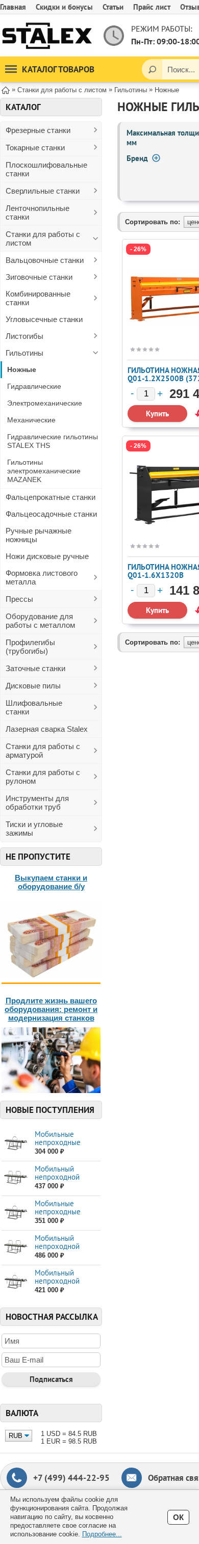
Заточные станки (35, 668)
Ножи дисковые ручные (47, 556)
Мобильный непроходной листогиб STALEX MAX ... (63, 1285)
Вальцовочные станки (45, 260)
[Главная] (6, 89)
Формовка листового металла (42, 577)
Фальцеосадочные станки (51, 514)
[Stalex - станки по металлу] (47, 35)
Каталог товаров (58, 69)
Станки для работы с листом (43, 238)
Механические (31, 420)
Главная (13, 7)
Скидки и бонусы (64, 7)
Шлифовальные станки (34, 707)
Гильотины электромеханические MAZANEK (44, 471)
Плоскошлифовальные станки (46, 169)
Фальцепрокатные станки (50, 497)
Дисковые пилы (33, 685)
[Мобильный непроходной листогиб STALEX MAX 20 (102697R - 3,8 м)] (16, 1282)
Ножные (21, 369)
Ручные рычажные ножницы (38, 535)
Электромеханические (44, 403)
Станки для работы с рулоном (43, 776)
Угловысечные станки (44, 319)
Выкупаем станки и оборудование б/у (51, 882)
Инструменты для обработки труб (37, 802)
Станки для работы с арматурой (43, 750)
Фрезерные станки (38, 130)
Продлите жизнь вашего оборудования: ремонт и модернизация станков (51, 1009)
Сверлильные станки (43, 191)
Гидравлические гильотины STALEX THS (52, 441)
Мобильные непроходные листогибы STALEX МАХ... (66, 1146)
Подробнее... (102, 1534)
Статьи (113, 7)
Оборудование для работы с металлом (40, 620)
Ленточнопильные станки (37, 212)
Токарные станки (35, 147)
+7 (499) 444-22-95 (71, 1477)
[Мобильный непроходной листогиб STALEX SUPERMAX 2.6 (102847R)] (16, 1178)
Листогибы (24, 336)
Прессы (19, 599)
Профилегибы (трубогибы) (30, 646)
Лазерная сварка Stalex (47, 729)
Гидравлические (34, 386)
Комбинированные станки (38, 298)
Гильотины (24, 353)
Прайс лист (151, 7)
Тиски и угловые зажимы (34, 828)
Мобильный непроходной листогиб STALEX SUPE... (63, 1181)
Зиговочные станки (39, 277)
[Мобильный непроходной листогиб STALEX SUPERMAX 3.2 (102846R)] (16, 1247)
